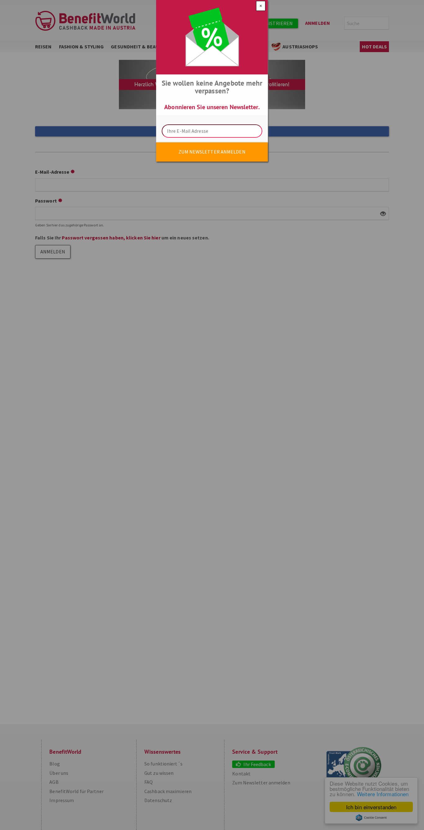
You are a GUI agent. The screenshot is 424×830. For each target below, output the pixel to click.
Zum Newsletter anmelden (211, 152)
